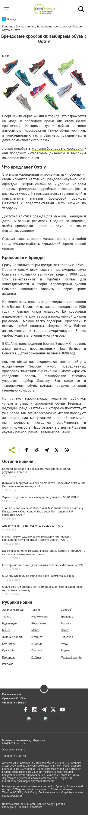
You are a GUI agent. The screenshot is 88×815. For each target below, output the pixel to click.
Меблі (35, 630)
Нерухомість (39, 616)
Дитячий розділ (71, 657)
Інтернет (37, 637)
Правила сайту (45, 804)
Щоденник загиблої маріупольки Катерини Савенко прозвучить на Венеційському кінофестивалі (43, 552)
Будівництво (10, 623)
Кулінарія (8, 650)
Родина (65, 650)
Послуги (36, 650)
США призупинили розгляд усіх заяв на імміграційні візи (38, 575)
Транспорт (68, 616)
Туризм (7, 616)
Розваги (66, 623)
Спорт (65, 630)
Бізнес (6, 630)
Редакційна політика (29, 807)
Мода (64, 643)
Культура (67, 637)
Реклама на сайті (12, 694)
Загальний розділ (13, 609)
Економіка (9, 643)
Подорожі (8, 657)
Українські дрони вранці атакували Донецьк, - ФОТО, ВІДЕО (40, 497)
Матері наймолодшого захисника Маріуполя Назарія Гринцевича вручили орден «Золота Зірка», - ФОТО (36, 538)
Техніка (36, 609)
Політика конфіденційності (18, 804)
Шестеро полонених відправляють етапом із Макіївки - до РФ (42, 565)
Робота (36, 657)
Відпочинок (38, 623)
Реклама (7, 664)
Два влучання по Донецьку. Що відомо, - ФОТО (32, 525)
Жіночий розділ (12, 637)
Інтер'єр (36, 643)
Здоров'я (67, 609)
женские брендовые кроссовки (58, 148)
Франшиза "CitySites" (15, 698)
